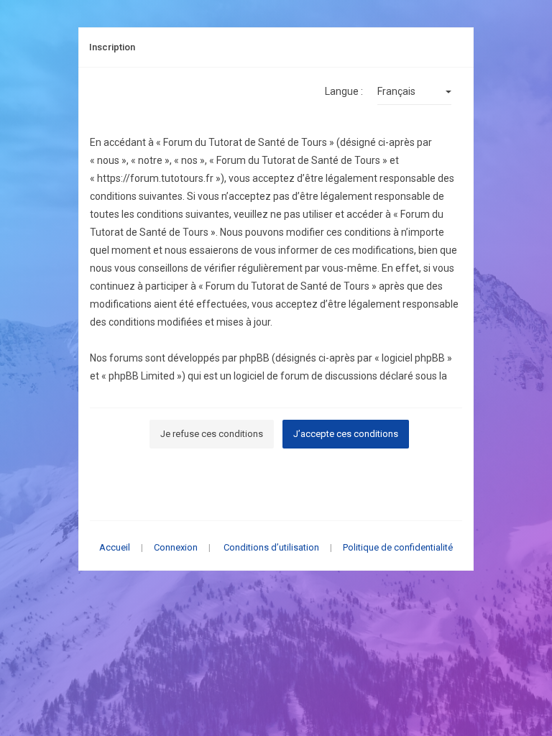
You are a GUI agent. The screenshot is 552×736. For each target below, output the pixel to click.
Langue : (344, 91)
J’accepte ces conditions (345, 433)
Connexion (176, 547)
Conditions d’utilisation (271, 547)
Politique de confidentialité (398, 547)
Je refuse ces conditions (211, 433)
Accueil (114, 547)
